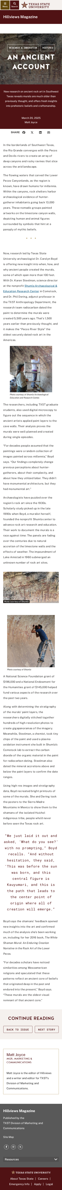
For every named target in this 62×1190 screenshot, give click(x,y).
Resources (12, 1159)
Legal (49, 1184)
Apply (37, 1184)
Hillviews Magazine (20, 16)
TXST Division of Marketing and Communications (23, 1125)
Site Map (8, 1137)
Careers (43, 1178)
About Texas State (22, 1178)
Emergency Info (19, 1184)
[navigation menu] (5, 5)
